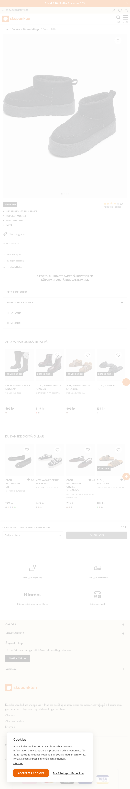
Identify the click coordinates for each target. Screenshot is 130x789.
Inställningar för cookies (68, 773)
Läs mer (18, 763)
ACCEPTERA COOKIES (31, 773)
